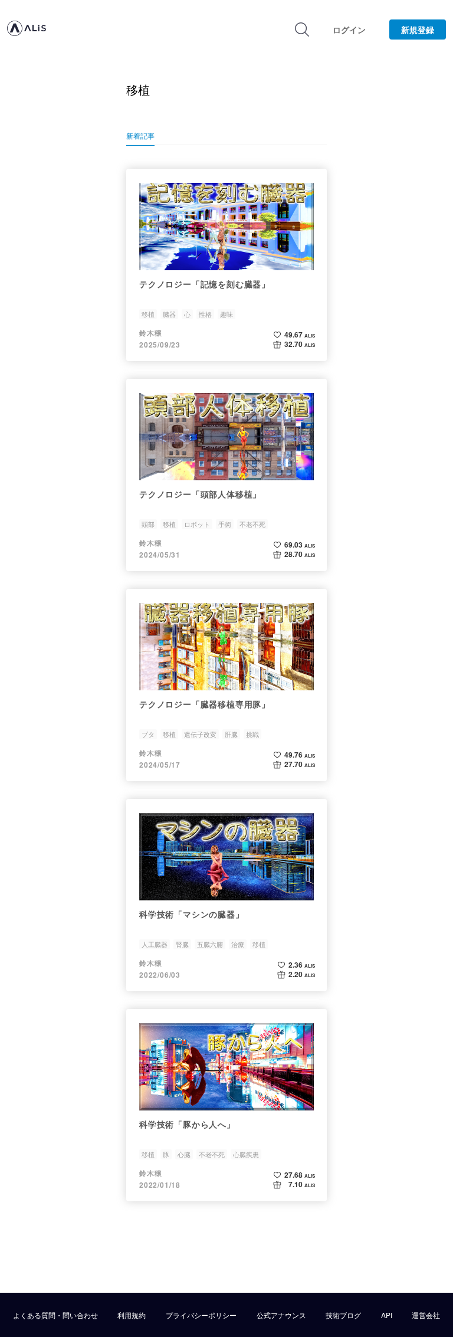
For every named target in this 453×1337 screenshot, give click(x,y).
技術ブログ (343, 1315)
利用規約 (131, 1315)
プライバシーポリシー (201, 1315)
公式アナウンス (281, 1315)
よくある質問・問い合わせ (55, 1315)
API (386, 1315)
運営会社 (426, 1315)
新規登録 (417, 29)
